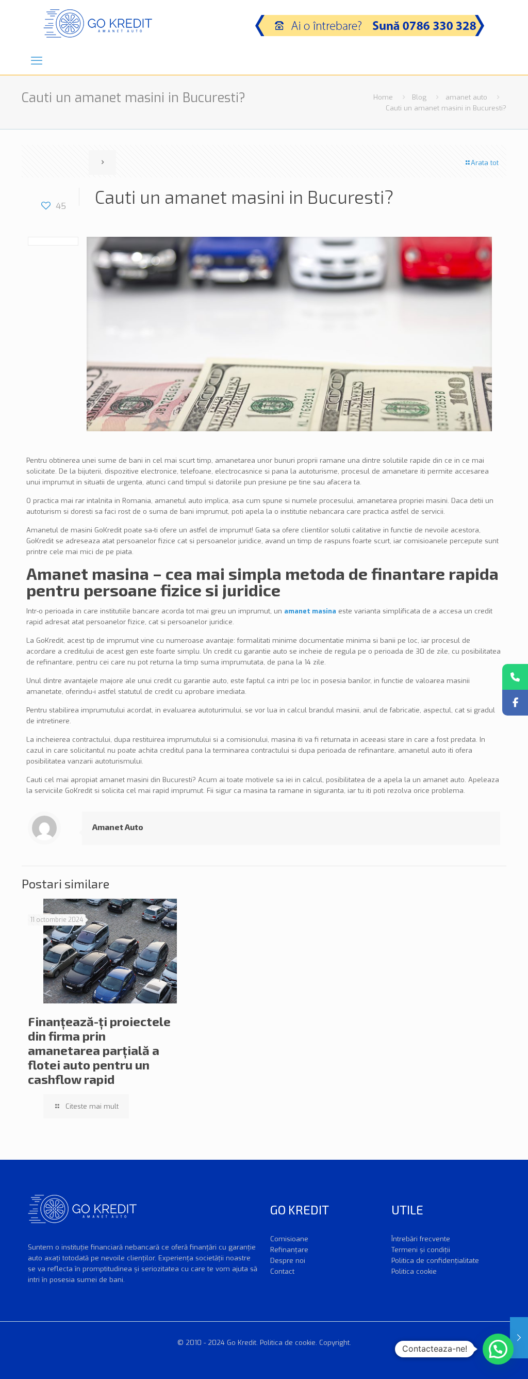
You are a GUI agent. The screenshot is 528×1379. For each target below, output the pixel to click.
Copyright (334, 1342)
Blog (419, 97)
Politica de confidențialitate (435, 1260)
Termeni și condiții (420, 1249)
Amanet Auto (117, 827)
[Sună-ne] (515, 677)
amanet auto (466, 97)
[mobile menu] (36, 61)
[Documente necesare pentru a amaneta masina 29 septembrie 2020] (519, 1337)
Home (383, 97)
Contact (282, 1271)
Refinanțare (289, 1249)
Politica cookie (414, 1271)
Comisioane (289, 1239)
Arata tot (485, 162)
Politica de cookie (288, 1342)
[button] (498, 1349)
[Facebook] (515, 703)
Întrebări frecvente (420, 1239)
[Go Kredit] (97, 23)
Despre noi (287, 1260)
